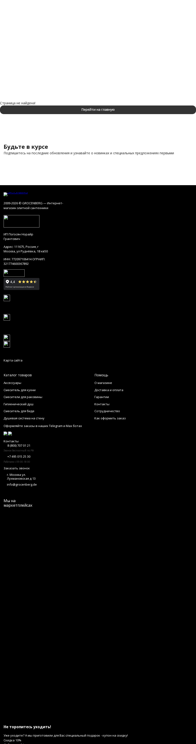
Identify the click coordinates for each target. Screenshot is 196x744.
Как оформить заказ (110, 418)
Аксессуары (12, 383)
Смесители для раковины (23, 397)
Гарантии (101, 397)
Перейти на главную (98, 109)
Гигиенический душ (18, 404)
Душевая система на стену (24, 418)
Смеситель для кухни (20, 390)
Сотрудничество (107, 411)
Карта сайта (13, 360)
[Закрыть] (98, 718)
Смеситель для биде (19, 411)
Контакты (101, 404)
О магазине (103, 383)
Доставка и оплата (108, 390)
